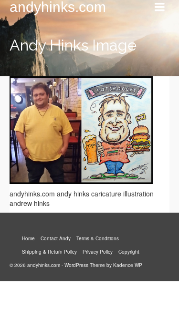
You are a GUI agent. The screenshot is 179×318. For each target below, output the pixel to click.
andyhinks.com (58, 7)
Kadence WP (127, 265)
